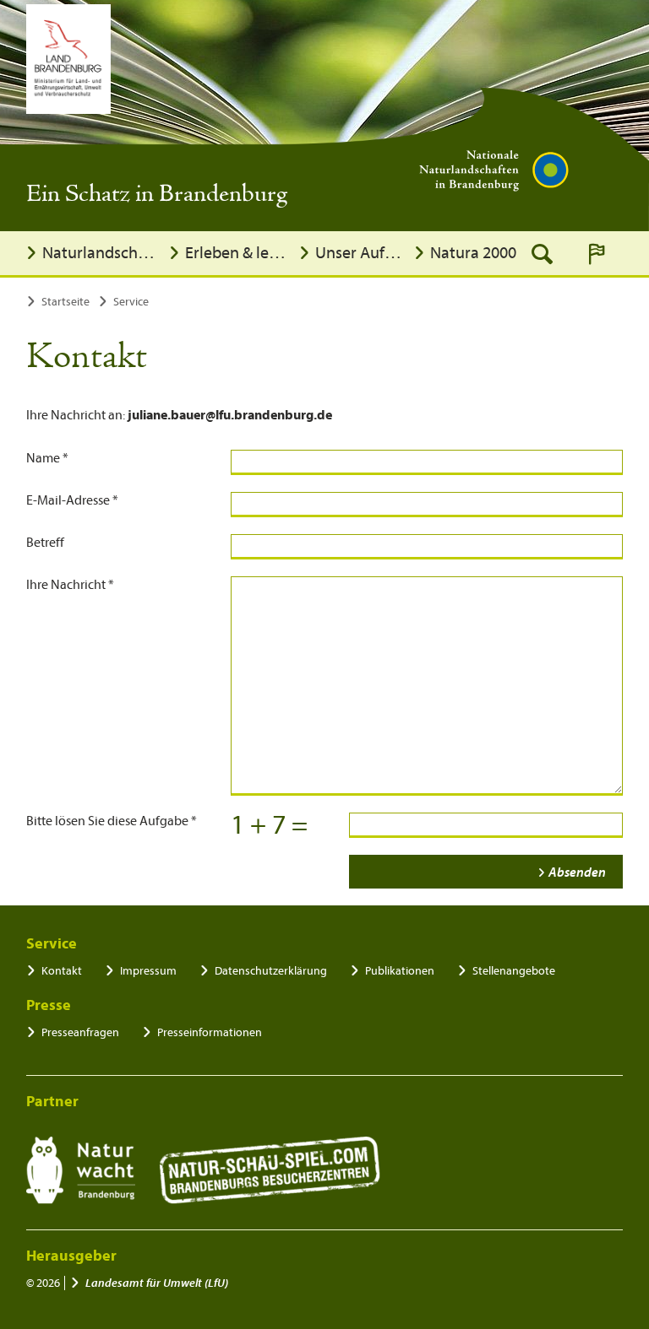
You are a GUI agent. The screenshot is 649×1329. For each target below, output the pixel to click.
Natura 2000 (473, 252)
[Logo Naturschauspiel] (270, 1170)
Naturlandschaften (101, 252)
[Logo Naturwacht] (80, 1170)
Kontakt (61, 971)
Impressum (148, 971)
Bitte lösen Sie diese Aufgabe (111, 821)
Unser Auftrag (360, 252)
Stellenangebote (513, 971)
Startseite (65, 301)
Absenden (577, 872)
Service (131, 301)
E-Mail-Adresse (72, 500)
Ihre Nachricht (70, 584)
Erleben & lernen (237, 252)
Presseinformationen (209, 1032)
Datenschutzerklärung (271, 971)
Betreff (45, 542)
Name (47, 458)
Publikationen (399, 971)
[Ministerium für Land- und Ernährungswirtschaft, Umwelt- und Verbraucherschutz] (68, 59)
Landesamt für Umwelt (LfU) (156, 1283)
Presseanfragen (80, 1032)
